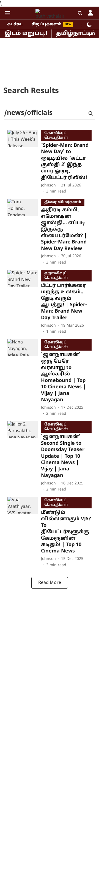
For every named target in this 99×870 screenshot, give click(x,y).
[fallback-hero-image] (24, 162)
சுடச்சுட (15, 24)
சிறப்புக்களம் (46, 24)
